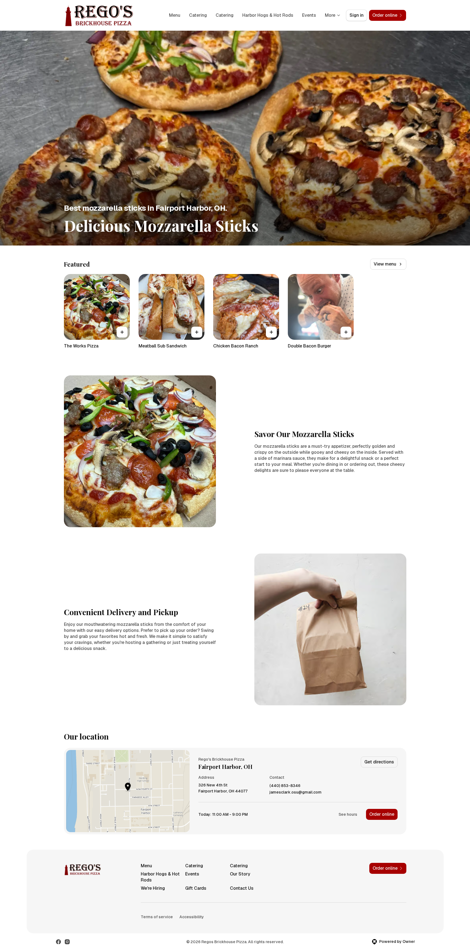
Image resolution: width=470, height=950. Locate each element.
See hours (348, 814)
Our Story (240, 874)
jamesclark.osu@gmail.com (295, 792)
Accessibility (191, 916)
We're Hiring (153, 888)
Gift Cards (195, 888)
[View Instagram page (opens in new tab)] (67, 941)
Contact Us (242, 888)
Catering (198, 15)
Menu (174, 15)
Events (309, 15)
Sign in (357, 15)
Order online (381, 814)
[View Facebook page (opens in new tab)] (58, 941)
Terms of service (157, 916)
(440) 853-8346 (284, 785)
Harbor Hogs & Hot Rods (267, 15)
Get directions (379, 762)
